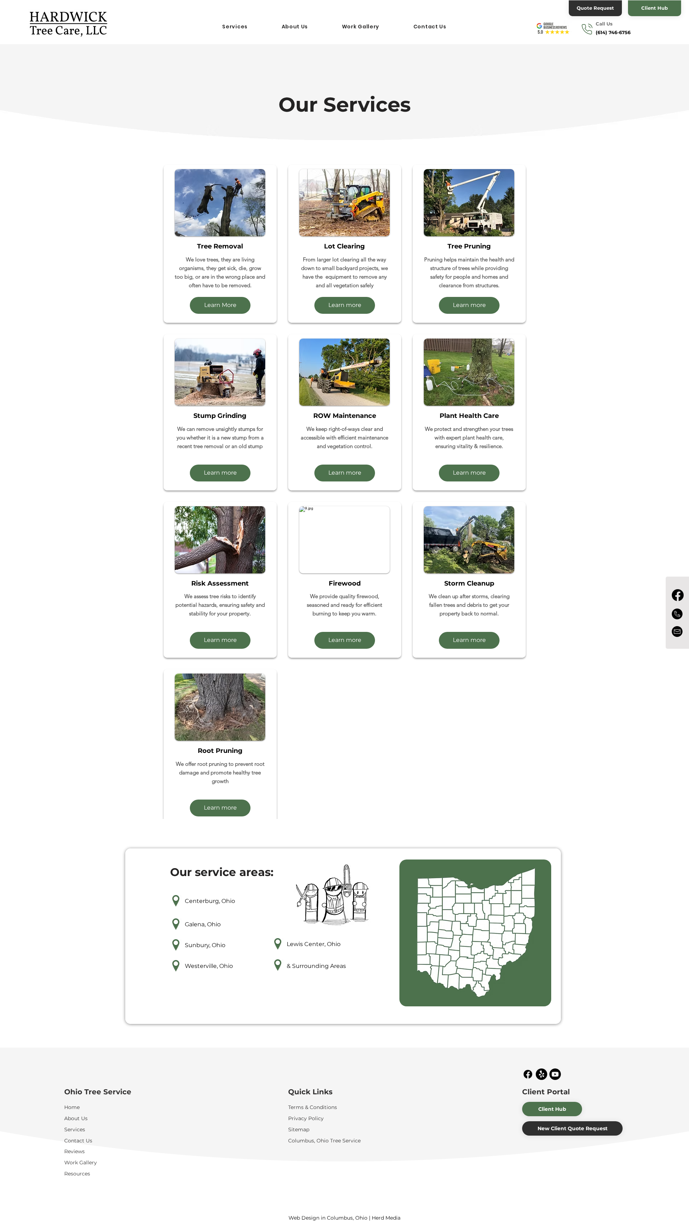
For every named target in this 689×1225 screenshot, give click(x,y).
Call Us (604, 24)
